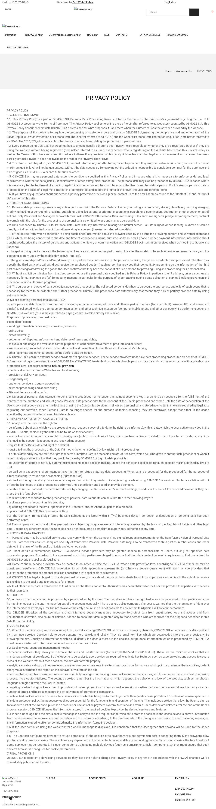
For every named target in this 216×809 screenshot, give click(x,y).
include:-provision (63, 365)
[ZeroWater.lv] (11, 26)
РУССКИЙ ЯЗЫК (183, 794)
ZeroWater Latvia (82, 2)
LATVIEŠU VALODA (184, 789)
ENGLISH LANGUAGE (185, 800)
